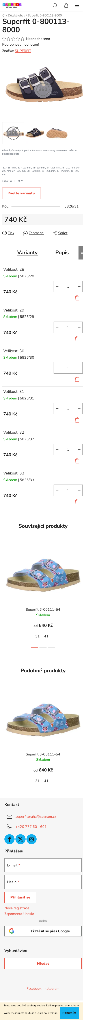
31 (37, 636)
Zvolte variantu (21, 193)
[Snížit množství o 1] (57, 286)
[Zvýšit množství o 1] (79, 286)
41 (46, 636)
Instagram (52, 988)
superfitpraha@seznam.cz (35, 816)
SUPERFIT (23, 50)
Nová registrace (16, 908)
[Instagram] (31, 839)
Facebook (33, 988)
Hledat (43, 963)
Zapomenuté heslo (19, 913)
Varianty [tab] (27, 252)
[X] (20, 839)
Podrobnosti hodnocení (20, 44)
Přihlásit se (20, 897)
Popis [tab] (62, 252)
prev (4, 567)
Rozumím (69, 1013)
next (81, 567)
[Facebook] (9, 839)
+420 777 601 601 (31, 826)
